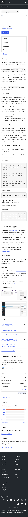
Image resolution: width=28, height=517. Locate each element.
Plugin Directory (5, 6)
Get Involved (18, 469)
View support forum (6, 434)
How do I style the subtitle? (9, 335)
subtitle (24, 393)
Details (5, 38)
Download (5, 32)
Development (6, 50)
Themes (17, 459)
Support (5, 54)
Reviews (5, 42)
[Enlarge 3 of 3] (24, 303)
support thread (5, 251)
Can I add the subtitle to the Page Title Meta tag (8, 345)
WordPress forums (21, 271)
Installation (6, 46)
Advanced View (5, 397)
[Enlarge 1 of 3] (11, 292)
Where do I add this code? (8, 330)
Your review (4, 422)
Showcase (18, 456)
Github (13, 283)
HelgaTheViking (7, 28)
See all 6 (24, 389)
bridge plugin (13, 230)
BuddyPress (5, 490)
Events (17, 472)
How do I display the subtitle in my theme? (7, 324)
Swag (17, 477)
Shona (7, 496)
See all (25, 422)
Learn (3, 469)
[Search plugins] (17, 11)
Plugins (17, 462)
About (3, 456)
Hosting (3, 462)
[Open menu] (25, 2)
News (3, 459)
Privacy (3, 464)
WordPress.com (6, 482)
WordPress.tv (5, 477)
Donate (17, 474)
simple (19, 393)
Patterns (17, 464)
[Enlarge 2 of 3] (24, 292)
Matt (3, 484)
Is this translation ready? (8, 351)
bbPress (4, 487)
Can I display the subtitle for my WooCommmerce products (9, 339)
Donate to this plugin (7, 447)
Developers (4, 474)
